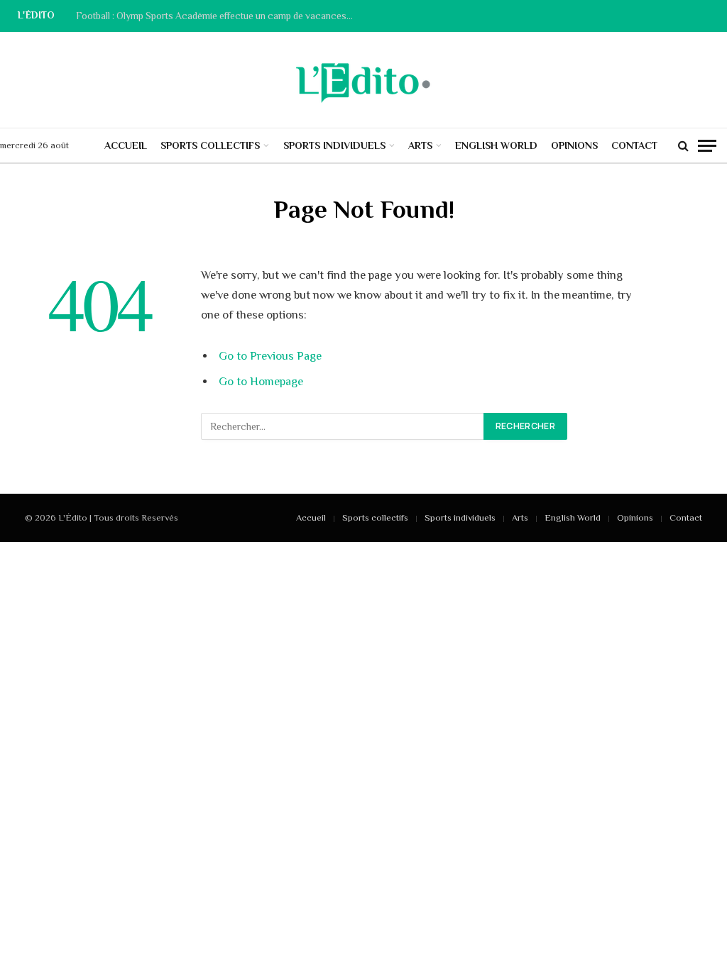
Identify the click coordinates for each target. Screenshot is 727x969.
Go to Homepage (261, 381)
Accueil (125, 145)
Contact (634, 145)
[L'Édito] (363, 80)
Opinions (574, 145)
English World (496, 145)
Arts (420, 145)
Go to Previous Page (270, 355)
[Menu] (707, 146)
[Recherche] (683, 146)
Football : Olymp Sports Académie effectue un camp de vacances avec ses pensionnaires (218, 16)
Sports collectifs (210, 145)
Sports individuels (334, 145)
